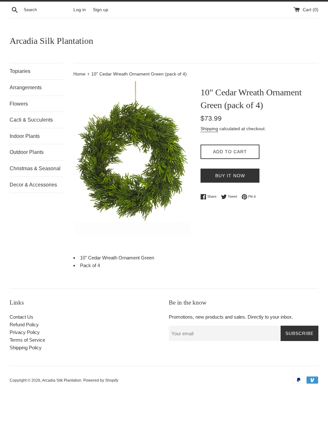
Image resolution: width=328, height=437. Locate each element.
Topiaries (20, 71)
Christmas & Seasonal (35, 168)
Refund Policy (24, 324)
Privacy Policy (25, 332)
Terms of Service (27, 340)
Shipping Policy (26, 347)
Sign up (100, 9)
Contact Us (21, 317)
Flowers (19, 104)
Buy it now (230, 175)
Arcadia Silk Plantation (51, 41)
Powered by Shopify (100, 380)
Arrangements (26, 87)
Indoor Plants (25, 136)
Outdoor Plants (27, 152)
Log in (79, 9)
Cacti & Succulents (31, 120)
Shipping (209, 128)
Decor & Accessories (33, 184)
